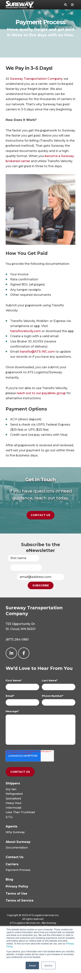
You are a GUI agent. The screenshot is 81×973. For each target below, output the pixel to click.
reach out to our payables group (41, 393)
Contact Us (40, 515)
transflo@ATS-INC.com (37, 351)
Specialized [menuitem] (13, 798)
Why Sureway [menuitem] (15, 832)
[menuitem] (13, 783)
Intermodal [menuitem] (13, 807)
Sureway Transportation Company (36, 78)
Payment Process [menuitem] (18, 870)
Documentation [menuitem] (17, 847)
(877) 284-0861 (17, 639)
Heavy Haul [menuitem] (13, 803)
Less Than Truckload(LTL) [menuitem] (20, 814)
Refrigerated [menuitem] (14, 793)
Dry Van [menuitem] (11, 789)
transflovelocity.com (25, 331)
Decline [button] (48, 965)
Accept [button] (32, 965)
